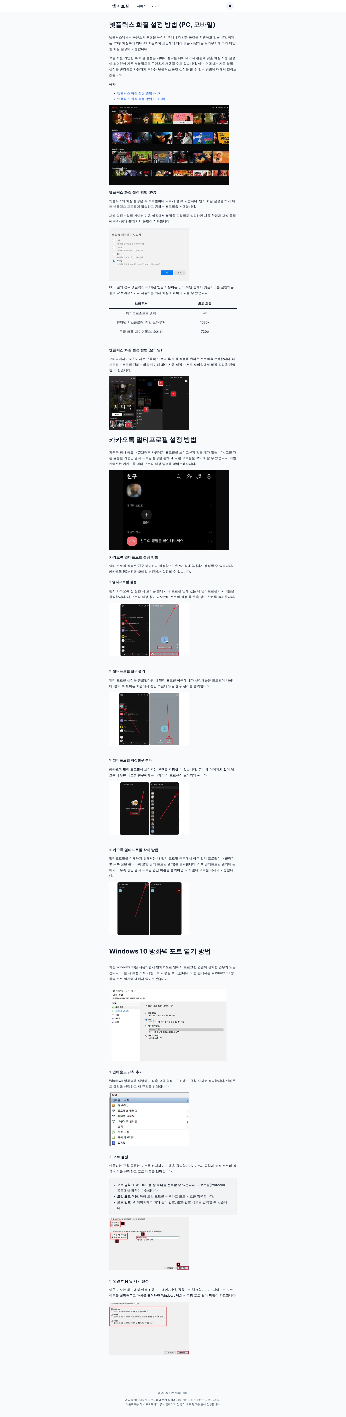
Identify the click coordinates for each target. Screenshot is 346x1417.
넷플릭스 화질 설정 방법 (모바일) (141, 99)
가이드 (156, 6)
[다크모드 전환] (230, 6)
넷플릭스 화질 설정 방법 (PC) (138, 93)
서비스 (141, 6)
